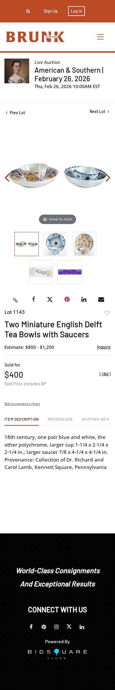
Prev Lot (17, 112)
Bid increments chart (22, 403)
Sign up (51, 11)
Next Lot (98, 111)
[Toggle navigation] (101, 37)
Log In (76, 11)
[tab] (21, 421)
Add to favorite (107, 313)
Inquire (104, 346)
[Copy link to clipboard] (15, 299)
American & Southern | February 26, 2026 (68, 74)
